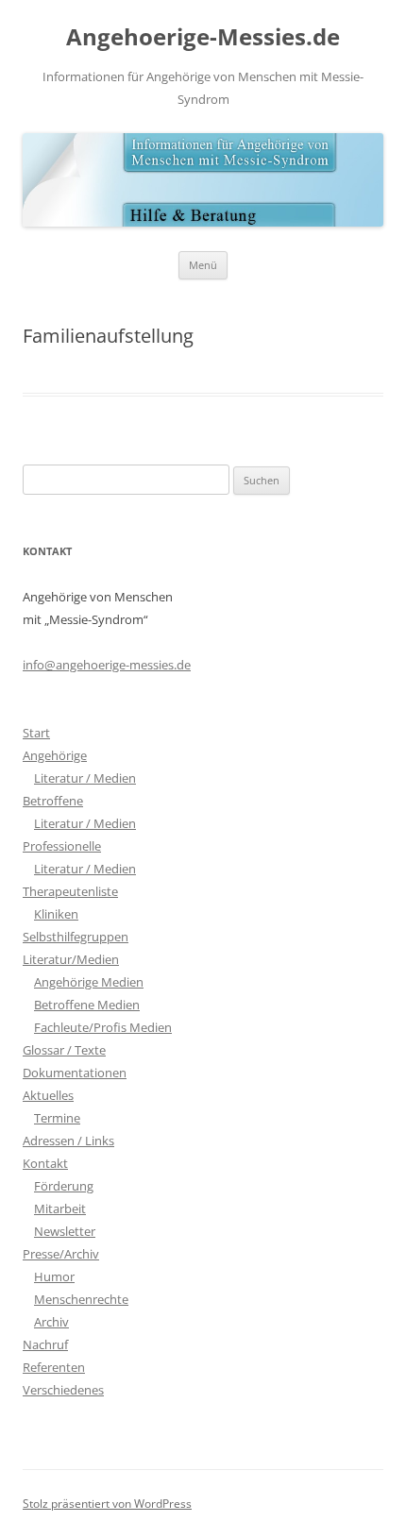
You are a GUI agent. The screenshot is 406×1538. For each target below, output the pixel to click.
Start (36, 732)
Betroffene (53, 800)
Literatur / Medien (85, 777)
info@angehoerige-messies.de (107, 664)
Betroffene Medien (87, 1004)
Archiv (51, 1321)
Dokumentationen (75, 1072)
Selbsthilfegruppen (75, 936)
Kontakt (45, 1163)
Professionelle (62, 845)
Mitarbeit (60, 1208)
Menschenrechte (81, 1299)
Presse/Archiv (61, 1253)
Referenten (54, 1367)
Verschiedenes (63, 1389)
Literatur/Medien (71, 959)
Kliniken (56, 913)
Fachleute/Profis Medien (103, 1027)
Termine (57, 1117)
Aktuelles (48, 1095)
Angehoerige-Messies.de (203, 37)
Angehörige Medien (89, 981)
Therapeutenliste (70, 891)
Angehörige (55, 755)
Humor (54, 1276)
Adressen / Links (68, 1140)
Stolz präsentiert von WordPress (107, 1504)
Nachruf (45, 1344)
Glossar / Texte (64, 1049)
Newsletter (64, 1231)
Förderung (63, 1185)
